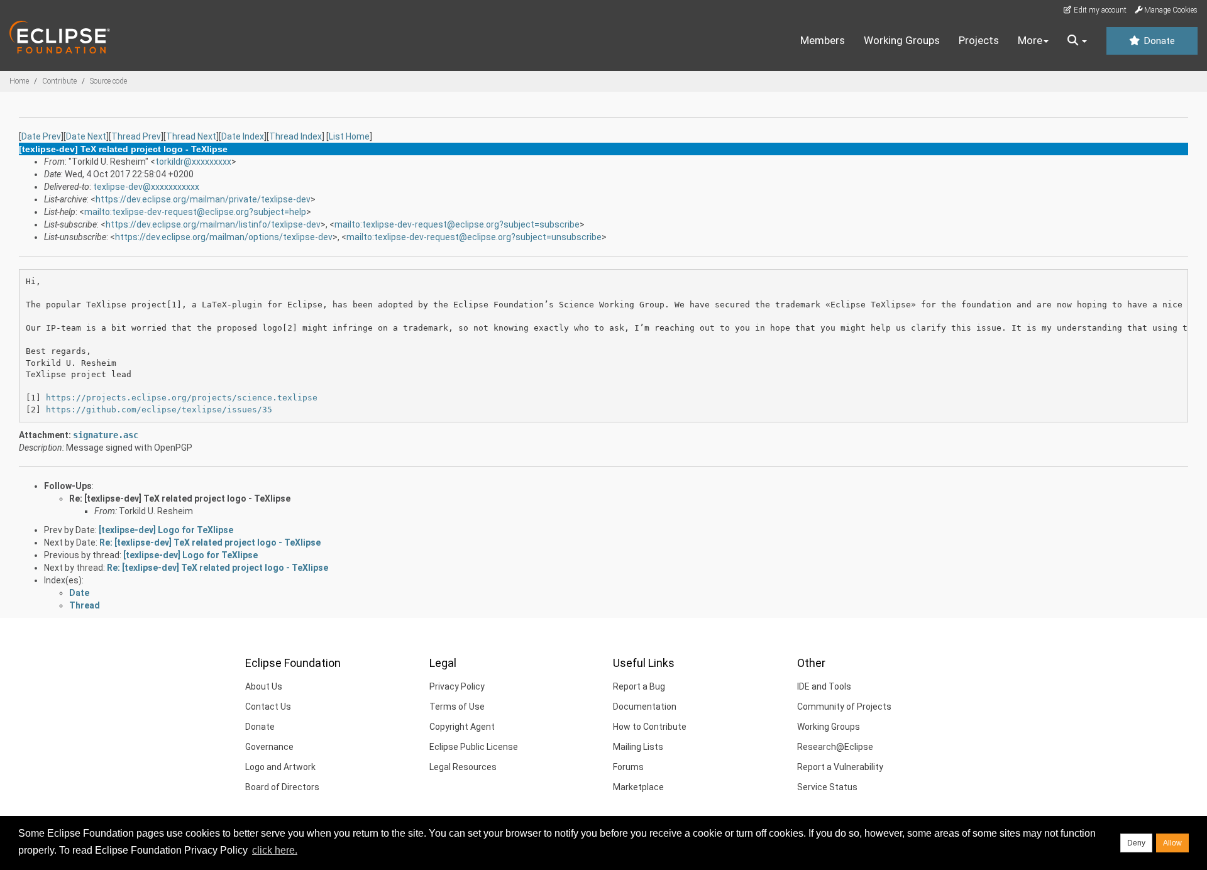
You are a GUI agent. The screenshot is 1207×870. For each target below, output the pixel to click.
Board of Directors (282, 787)
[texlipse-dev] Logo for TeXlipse (166, 530)
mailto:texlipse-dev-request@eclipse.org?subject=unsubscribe (474, 237)
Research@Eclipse (835, 747)
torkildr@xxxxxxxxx (193, 162)
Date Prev (41, 136)
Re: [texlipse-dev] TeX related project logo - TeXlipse (179, 498)
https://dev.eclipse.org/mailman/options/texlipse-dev (224, 237)
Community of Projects (844, 707)
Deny (1136, 843)
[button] (1077, 41)
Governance (269, 747)
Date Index (242, 136)
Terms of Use (457, 707)
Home (19, 81)
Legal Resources (463, 767)
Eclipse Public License (473, 747)
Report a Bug (639, 686)
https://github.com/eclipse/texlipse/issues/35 (159, 409)
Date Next (86, 136)
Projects (979, 40)
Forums (628, 767)
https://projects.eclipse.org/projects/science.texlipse (181, 397)
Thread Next (191, 136)
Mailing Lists (638, 747)
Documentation (644, 707)
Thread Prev (136, 136)
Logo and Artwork (280, 767)
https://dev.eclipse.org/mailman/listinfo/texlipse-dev (213, 224)
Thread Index (295, 136)
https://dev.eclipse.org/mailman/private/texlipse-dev (203, 199)
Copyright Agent (462, 727)
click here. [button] (274, 850)
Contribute (59, 81)
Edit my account (1099, 10)
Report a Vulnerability (840, 767)
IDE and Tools (824, 686)
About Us (263, 686)
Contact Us (268, 707)
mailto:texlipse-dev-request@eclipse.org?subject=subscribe (457, 224)
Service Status (827, 787)
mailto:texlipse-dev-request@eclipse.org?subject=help (195, 212)
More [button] (1030, 40)
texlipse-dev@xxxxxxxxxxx (146, 187)
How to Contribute (649, 727)
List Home (349, 136)
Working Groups (902, 40)
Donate (1158, 41)
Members (822, 40)
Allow (1172, 843)
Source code (108, 81)
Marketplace (638, 787)
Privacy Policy (457, 686)
